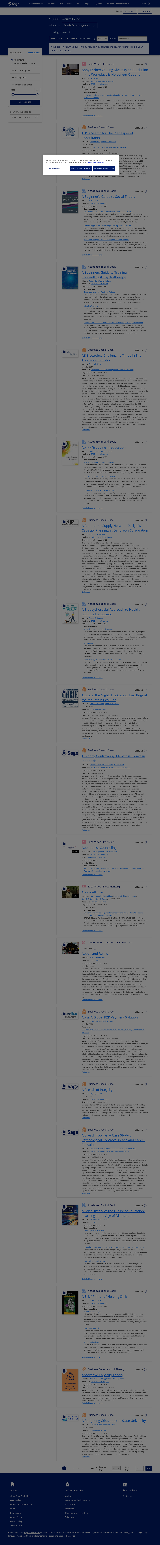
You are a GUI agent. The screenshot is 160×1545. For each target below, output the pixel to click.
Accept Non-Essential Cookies (104, 168)
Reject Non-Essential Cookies (80, 168)
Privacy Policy (91, 162)
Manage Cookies (54, 168)
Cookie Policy (101, 162)
